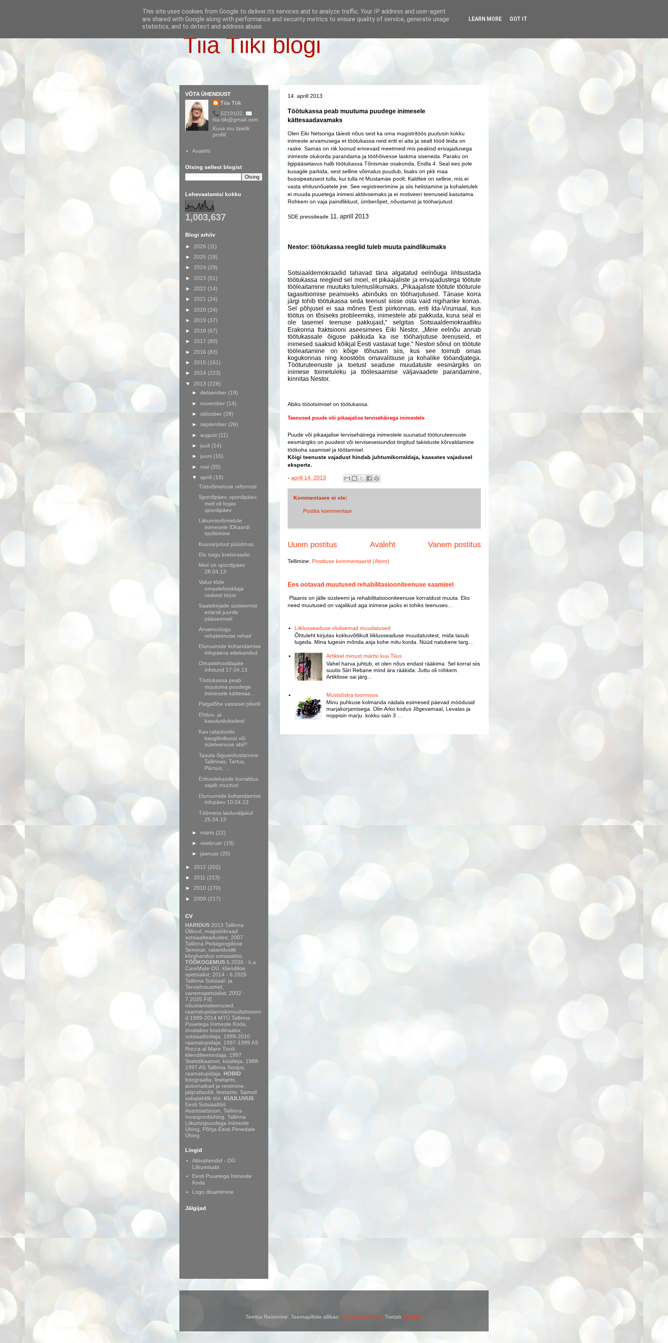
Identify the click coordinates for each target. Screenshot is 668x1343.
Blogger (412, 1317)
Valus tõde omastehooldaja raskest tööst (221, 588)
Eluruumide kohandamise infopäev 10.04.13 (230, 799)
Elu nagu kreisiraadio (224, 554)
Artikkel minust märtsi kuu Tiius (364, 656)
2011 (200, 877)
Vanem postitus (454, 544)
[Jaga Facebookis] (369, 478)
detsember (214, 392)
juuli (205, 445)
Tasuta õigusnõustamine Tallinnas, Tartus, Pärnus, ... (228, 761)
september (214, 424)
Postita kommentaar (327, 511)
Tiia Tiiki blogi (252, 45)
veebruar (212, 843)
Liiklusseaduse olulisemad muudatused (342, 628)
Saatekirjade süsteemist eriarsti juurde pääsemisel (228, 612)
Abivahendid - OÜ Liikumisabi (213, 1163)
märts (208, 832)
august (209, 435)
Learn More (485, 19)
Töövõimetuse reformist (228, 486)
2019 (201, 320)
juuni (206, 456)
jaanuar (210, 853)
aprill (206, 477)
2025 (201, 257)
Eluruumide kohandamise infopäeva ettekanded (230, 649)
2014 (201, 373)
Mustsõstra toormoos (352, 695)
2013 (201, 384)
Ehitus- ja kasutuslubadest (221, 718)
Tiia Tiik (230, 103)
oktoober (211, 414)
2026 (201, 246)
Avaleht (382, 544)
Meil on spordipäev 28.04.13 (222, 568)
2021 (201, 299)
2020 (201, 310)
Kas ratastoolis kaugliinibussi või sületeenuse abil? (223, 738)
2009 (201, 899)
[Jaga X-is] (362, 478)
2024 (201, 267)
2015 (201, 362)
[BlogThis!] (354, 478)
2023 (201, 278)
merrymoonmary (361, 1317)
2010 (201, 888)
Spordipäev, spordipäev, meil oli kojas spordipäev (228, 503)
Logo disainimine (212, 1192)
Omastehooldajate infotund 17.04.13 (223, 666)
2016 (201, 352)
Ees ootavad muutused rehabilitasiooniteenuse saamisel (370, 584)
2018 (201, 331)
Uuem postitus (312, 544)
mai (205, 467)
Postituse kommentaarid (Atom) (350, 561)
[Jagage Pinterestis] (376, 478)
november (213, 403)
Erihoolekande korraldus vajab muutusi (228, 782)
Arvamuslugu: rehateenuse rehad (225, 632)
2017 (201, 341)
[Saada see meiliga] (347, 478)
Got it (518, 19)
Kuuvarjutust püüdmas (226, 544)
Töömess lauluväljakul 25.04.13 (226, 816)
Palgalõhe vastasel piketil (229, 704)
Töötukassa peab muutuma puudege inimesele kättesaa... (227, 686)
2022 (201, 288)
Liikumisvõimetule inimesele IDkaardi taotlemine (224, 527)
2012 (201, 867)
